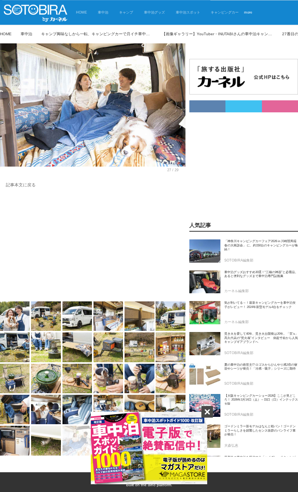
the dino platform (156, 485)
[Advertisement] (92, 246)
